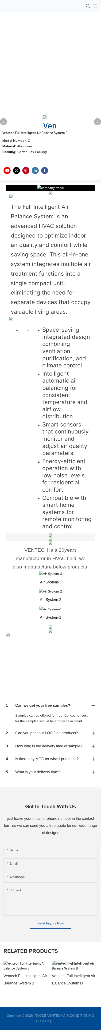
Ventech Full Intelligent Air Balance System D (73, 979)
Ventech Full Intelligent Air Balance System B (25, 979)
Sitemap (58, 1021)
